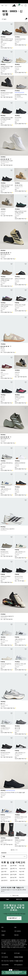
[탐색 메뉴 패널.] (2, 5)
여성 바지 (21, 874)
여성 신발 (21, 865)
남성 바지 (3, 877)
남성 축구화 (13, 865)
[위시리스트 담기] (11, 24)
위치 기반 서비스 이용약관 (7, 960)
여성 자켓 (21, 871)
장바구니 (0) (19, 899)
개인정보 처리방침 (18, 957)
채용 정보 (16, 935)
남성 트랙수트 (5, 874)
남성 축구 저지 (13, 872)
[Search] (22, 5)
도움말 (2, 935)
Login (7, 899)
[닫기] (3, 973)
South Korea (16, 970)
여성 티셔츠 (22, 868)
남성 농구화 (13, 877)
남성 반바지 (4, 880)
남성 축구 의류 (13, 869)
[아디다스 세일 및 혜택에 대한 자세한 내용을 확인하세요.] (14, 1)
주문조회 (3, 931)
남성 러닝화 (13, 874)
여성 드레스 (22, 880)
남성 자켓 (3, 871)
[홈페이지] (14, 6)
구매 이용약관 (17, 931)
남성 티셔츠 (4, 868)
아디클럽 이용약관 (18, 960)
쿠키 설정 (3, 953)
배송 (2, 927)
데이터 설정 (17, 953)
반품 (15, 927)
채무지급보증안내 (18, 964)
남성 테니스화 (14, 880)
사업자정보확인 (5, 964)
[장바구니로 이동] (25, 5)
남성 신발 (3, 865)
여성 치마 (21, 877)
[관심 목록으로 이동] (6, 5)
